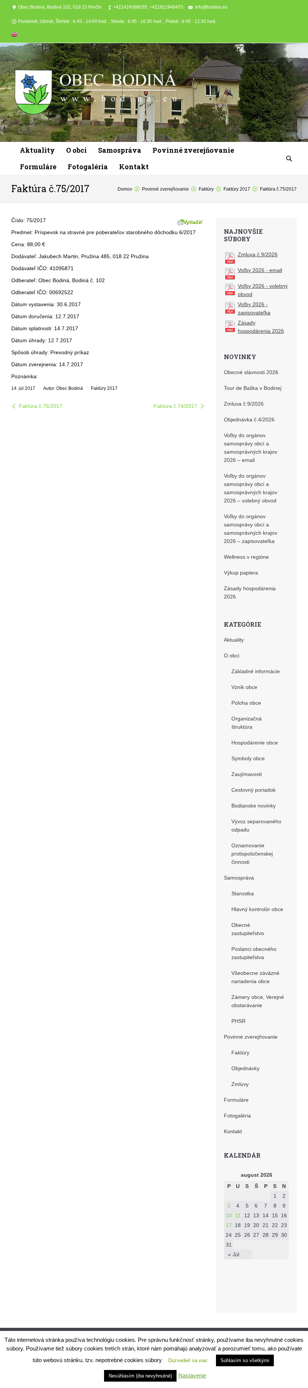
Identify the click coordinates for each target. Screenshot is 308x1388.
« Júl (233, 1254)
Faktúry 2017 (236, 189)
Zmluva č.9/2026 (258, 254)
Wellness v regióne (246, 557)
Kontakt (233, 1131)
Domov (125, 189)
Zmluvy (240, 1084)
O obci (231, 656)
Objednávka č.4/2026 (249, 420)
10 (229, 1215)
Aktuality (234, 640)
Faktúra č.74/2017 (175, 406)
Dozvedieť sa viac (188, 1360)
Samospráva (239, 878)
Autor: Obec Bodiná (63, 388)
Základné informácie (255, 671)
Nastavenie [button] (192, 1375)
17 (229, 1225)
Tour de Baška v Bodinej (252, 388)
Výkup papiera (241, 573)
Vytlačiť (193, 222)
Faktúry (206, 189)
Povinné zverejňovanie (165, 189)
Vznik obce (244, 687)
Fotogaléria (237, 1116)
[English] (14, 36)
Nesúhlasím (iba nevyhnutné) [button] (140, 1376)
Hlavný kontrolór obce (257, 909)
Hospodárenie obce (254, 743)
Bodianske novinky (253, 806)
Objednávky (245, 1068)
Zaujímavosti (246, 774)
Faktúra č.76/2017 (40, 406)
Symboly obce (248, 758)
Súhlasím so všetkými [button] (244, 1360)
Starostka (242, 893)
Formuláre (236, 1100)
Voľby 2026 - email (260, 270)
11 (238, 1215)
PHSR (238, 1021)
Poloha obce (246, 703)
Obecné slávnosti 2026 (251, 372)
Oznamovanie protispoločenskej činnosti (252, 853)
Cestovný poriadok (253, 790)
